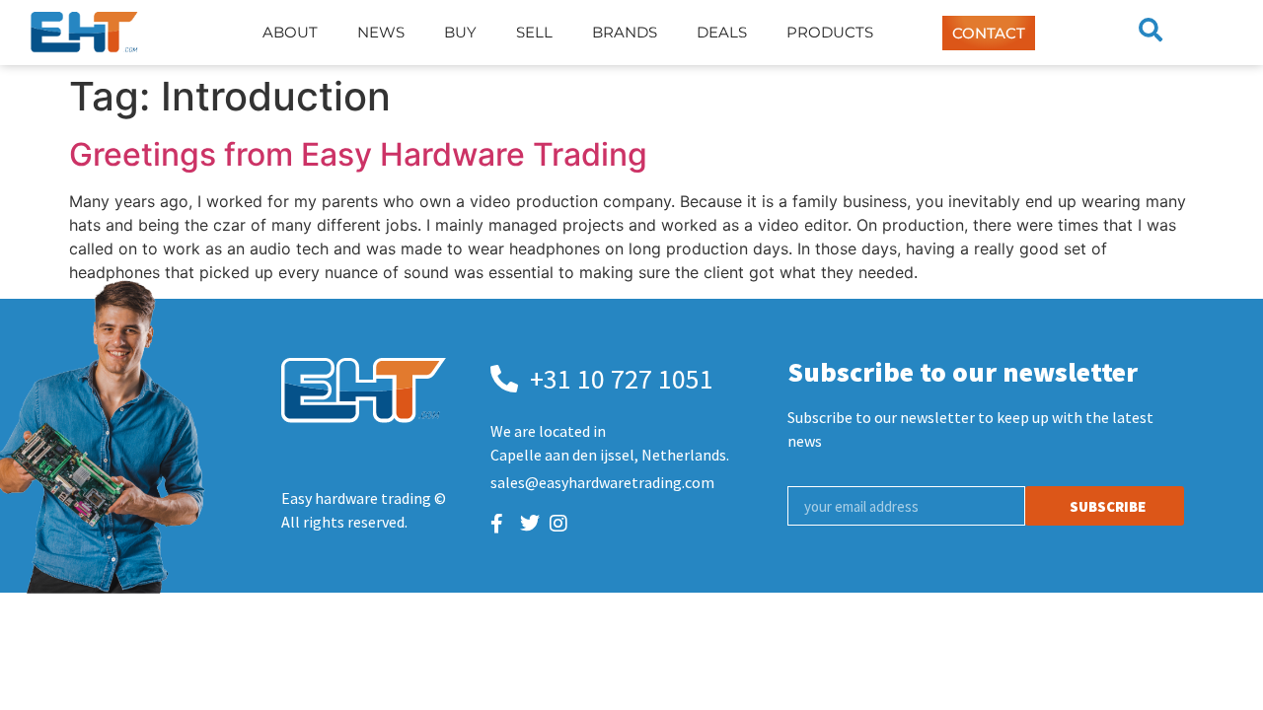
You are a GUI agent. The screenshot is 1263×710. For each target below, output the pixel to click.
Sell (534, 32)
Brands (624, 32)
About (290, 32)
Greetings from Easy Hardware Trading (358, 154)
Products (829, 32)
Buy (460, 32)
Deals (722, 32)
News (381, 32)
